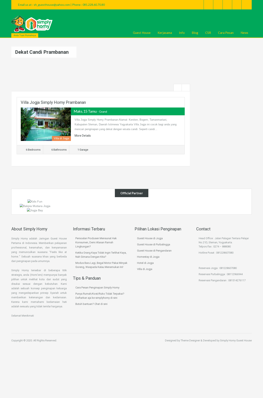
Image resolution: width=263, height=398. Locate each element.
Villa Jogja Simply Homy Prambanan (53, 102)
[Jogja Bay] (35, 210)
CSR (208, 32)
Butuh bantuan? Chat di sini (91, 303)
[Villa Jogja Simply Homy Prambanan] (46, 124)
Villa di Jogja (144, 269)
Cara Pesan (226, 32)
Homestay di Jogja (148, 256)
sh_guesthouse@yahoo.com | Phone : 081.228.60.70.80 (69, 4)
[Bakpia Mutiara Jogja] (35, 205)
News (244, 32)
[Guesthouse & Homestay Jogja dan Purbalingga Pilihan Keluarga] (31, 24)
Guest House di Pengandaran (154, 250)
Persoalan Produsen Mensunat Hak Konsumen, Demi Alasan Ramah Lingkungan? (96, 242)
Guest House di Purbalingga (153, 244)
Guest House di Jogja (150, 238)
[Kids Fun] (35, 201)
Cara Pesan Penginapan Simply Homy (97, 287)
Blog (195, 32)
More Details (83, 135)
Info (182, 32)
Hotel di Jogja (145, 262)
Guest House (142, 32)
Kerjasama (165, 32)
